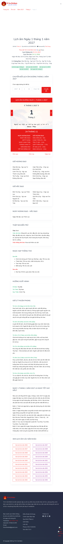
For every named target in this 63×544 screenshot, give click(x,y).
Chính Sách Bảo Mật (29, 517)
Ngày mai (47, 154)
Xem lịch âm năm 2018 (21, 453)
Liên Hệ (25, 524)
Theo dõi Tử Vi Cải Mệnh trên (28, 50)
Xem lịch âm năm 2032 (42, 464)
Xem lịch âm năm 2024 (21, 476)
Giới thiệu (26, 522)
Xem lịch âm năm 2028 (42, 449)
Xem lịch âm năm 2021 (21, 464)
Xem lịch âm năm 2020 (21, 460)
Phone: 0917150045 (29, 527)
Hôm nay (31, 154)
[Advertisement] (31, 23)
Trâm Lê (19, 46)
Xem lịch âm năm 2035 (42, 476)
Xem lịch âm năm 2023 (21, 472)
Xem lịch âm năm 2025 (21, 480)
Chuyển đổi (46, 90)
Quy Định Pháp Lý (28, 519)
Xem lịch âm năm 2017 (21, 449)
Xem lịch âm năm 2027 (42, 445)
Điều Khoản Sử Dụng (29, 514)
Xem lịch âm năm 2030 (42, 456)
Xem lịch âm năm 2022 (21, 468)
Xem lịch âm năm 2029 (42, 453)
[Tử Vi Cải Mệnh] (9, 4)
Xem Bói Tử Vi (27, 529)
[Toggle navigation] (60, 3)
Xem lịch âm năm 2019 (21, 456)
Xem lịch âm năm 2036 (42, 480)
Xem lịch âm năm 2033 (42, 468)
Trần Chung (47, 46)
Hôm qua (15, 154)
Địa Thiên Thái (13, 521)
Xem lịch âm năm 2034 (42, 472)
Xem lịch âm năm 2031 (42, 460)
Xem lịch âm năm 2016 (21, 445)
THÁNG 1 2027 (31, 106)
